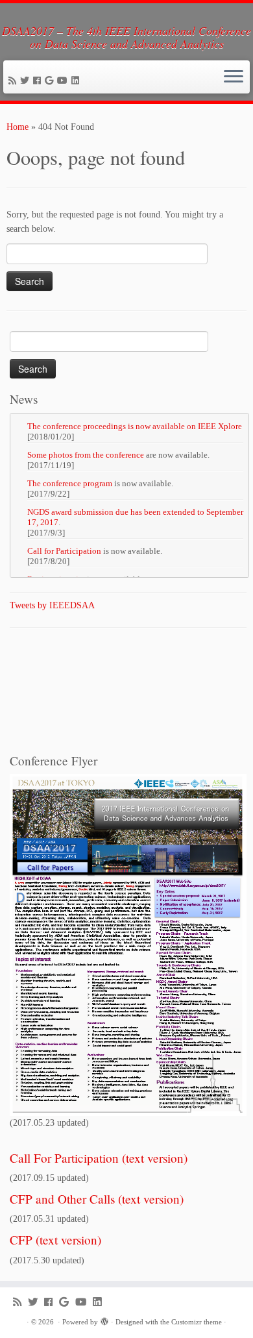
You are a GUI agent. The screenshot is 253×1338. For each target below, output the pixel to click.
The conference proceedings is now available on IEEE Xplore (134, 426)
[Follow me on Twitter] (26, 81)
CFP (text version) (55, 1240)
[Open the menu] (233, 77)
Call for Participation (64, 551)
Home (17, 127)
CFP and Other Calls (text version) (97, 1199)
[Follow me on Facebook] (39, 81)
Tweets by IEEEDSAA (52, 605)
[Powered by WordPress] (104, 1319)
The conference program (69, 483)
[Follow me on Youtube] (64, 81)
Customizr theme (196, 1322)
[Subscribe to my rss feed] (14, 81)
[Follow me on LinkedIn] (77, 81)
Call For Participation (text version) (98, 1158)
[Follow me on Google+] (51, 81)
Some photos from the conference (85, 455)
